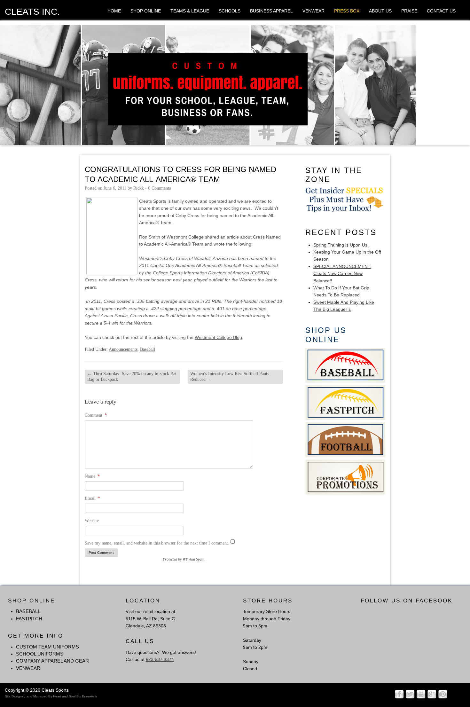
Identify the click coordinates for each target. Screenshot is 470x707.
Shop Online (145, 10)
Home (114, 10)
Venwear (313, 10)
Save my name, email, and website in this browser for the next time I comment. (157, 543)
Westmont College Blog (218, 337)
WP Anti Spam (194, 559)
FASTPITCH (29, 618)
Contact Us (441, 10)
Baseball (147, 349)
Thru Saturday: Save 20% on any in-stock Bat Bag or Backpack (131, 376)
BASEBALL (28, 611)
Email (92, 498)
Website (92, 520)
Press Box (346, 10)
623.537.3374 (160, 659)
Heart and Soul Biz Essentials (75, 696)
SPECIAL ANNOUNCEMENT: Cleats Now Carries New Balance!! (342, 273)
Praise (409, 10)
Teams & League (189, 10)
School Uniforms (39, 653)
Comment (96, 415)
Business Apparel (271, 10)
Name (92, 476)
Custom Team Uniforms (47, 646)
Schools (229, 10)
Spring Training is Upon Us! (341, 244)
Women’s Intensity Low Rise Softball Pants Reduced (229, 376)
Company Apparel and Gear (52, 661)
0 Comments (159, 188)
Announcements (123, 349)
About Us (380, 10)
